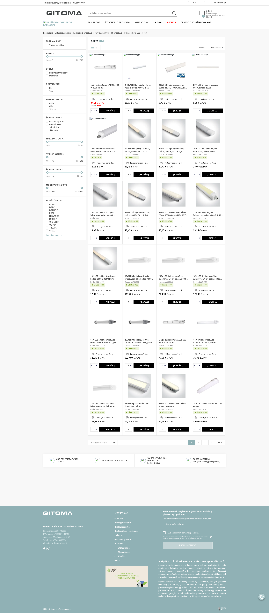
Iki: (79, 60)
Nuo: (49, 60)
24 (114, 442)
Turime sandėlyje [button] (56, 45)
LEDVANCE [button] (54, 216)
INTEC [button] (52, 207)
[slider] (47, 56)
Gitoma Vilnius (124, 552)
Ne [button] (50, 88)
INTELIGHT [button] (54, 210)
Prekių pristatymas (123, 523)
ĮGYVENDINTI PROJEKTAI (117, 22)
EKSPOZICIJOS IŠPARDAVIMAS (196, 22)
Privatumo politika (123, 539)
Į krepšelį (110, 110)
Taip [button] (51, 91)
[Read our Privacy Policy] (211, 537)
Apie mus (119, 518)
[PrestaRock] (222, 608)
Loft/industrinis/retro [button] (58, 73)
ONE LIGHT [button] (54, 222)
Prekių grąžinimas (122, 527)
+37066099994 (78, 3)
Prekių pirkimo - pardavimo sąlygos (126, 533)
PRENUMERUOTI (187, 545)
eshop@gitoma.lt (59, 543)
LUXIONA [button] (53, 219)
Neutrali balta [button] (55, 124)
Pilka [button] (51, 106)
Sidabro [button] (52, 109)
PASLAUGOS (94, 22)
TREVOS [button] (53, 228)
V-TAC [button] (52, 231)
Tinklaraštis (120, 556)
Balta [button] (51, 103)
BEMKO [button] (52, 204)
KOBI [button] (51, 213)
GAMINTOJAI (141, 22)
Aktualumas (216, 47)
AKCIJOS (171, 22)
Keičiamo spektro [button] (56, 121)
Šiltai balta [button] (53, 130)
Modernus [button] (53, 76)
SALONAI (157, 22)
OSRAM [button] (52, 225)
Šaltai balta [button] (54, 127)
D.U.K (117, 560)
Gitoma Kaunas (124, 548)
